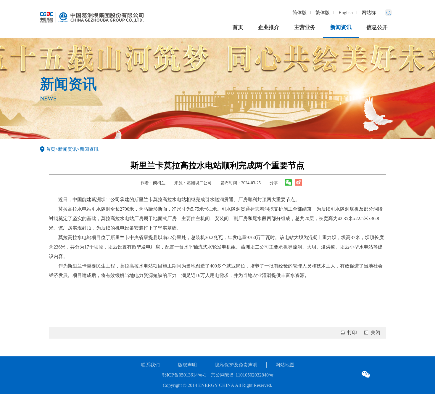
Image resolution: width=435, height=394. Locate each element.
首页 (238, 27)
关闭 (375, 332)
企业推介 (268, 27)
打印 (352, 332)
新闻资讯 (341, 27)
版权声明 (187, 364)
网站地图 (285, 364)
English (346, 12)
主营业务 (304, 27)
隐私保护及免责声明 (236, 364)
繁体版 (322, 12)
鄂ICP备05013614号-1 (184, 374)
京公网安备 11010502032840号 (242, 374)
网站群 (369, 12)
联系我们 (150, 364)
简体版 (299, 12)
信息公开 (377, 27)
